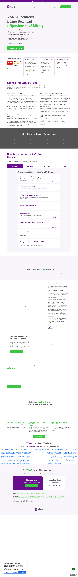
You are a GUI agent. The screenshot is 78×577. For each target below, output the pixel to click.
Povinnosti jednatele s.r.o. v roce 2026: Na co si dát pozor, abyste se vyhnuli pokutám (38, 424)
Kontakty (53, 7)
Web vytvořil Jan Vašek (17, 503)
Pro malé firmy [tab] (15, 166)
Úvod (27, 7)
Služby (33, 7)
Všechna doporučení (63, 71)
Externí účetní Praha (48, 497)
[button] (76, 456)
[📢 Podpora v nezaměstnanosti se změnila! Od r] (54, 456)
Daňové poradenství (20, 497)
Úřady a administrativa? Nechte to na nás (49, 496)
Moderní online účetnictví (59, 497)
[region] (14, 568)
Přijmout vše (22, 572)
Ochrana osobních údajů (17, 501)
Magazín (42, 7)
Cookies (23, 501)
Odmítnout (15, 572)
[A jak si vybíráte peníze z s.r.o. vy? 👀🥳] (39, 456)
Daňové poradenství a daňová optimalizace (34, 497)
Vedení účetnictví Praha (24, 496)
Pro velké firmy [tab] (31, 166)
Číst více (54, 181)
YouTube (36, 446)
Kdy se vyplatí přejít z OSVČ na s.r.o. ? (16, 422)
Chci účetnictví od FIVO (15, 48)
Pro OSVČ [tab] (47, 166)
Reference (48, 7)
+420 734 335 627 (57, 485)
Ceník (38, 7)
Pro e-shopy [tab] (62, 166)
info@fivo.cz (51, 484)
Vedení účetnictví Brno (35, 496)
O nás (30, 7)
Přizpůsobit (7, 572)
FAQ (34, 493)
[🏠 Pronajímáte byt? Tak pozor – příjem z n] (8, 456)
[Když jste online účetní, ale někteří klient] (69, 456)
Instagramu (29, 446)
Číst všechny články (39, 436)
